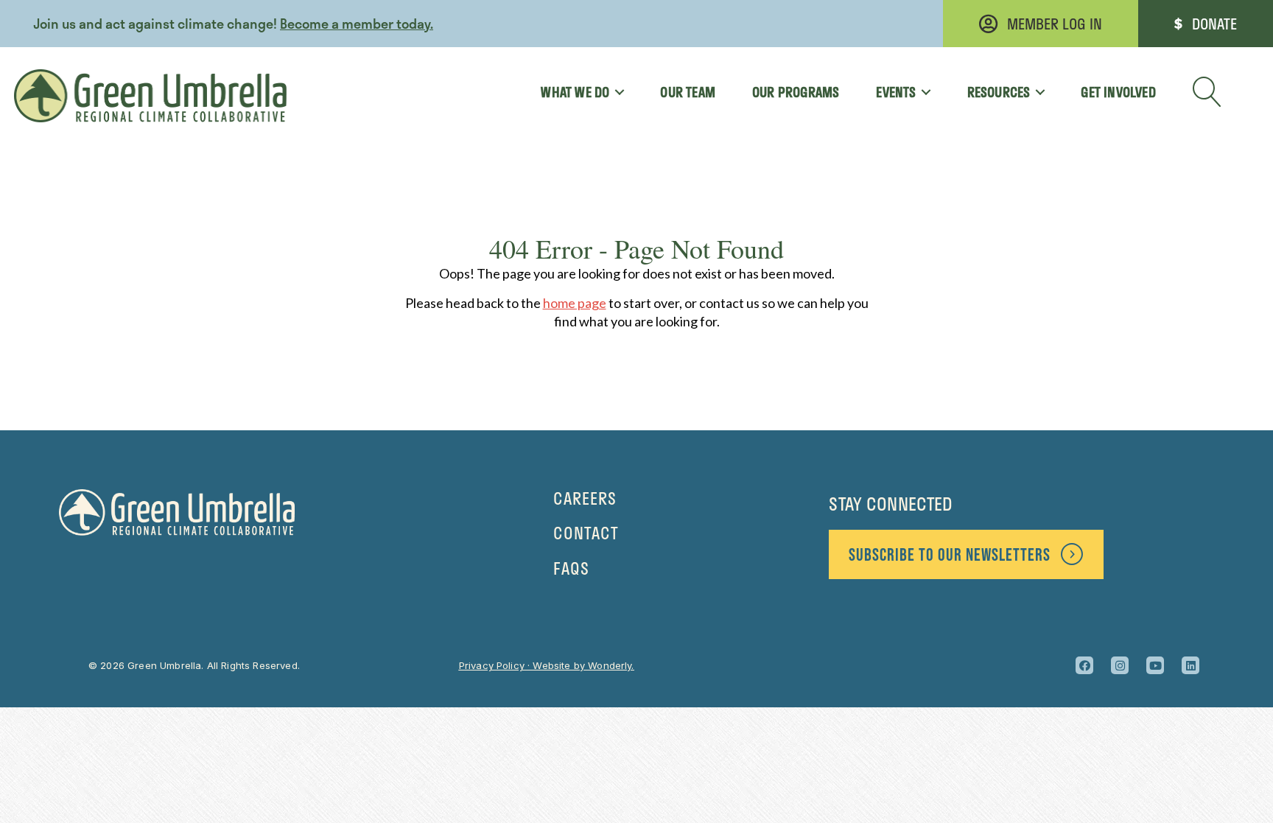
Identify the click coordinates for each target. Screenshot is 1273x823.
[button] (1207, 92)
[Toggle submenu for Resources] (1035, 92)
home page (574, 303)
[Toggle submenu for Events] (921, 92)
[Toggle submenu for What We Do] (614, 92)
